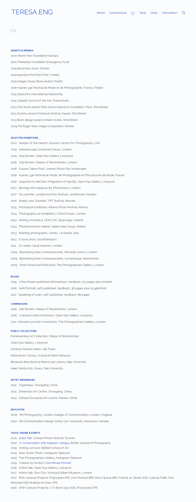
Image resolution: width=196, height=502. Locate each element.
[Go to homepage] (32, 13)
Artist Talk (25, 438)
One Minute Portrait (58, 462)
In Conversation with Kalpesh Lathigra (44, 443)
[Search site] (183, 13)
